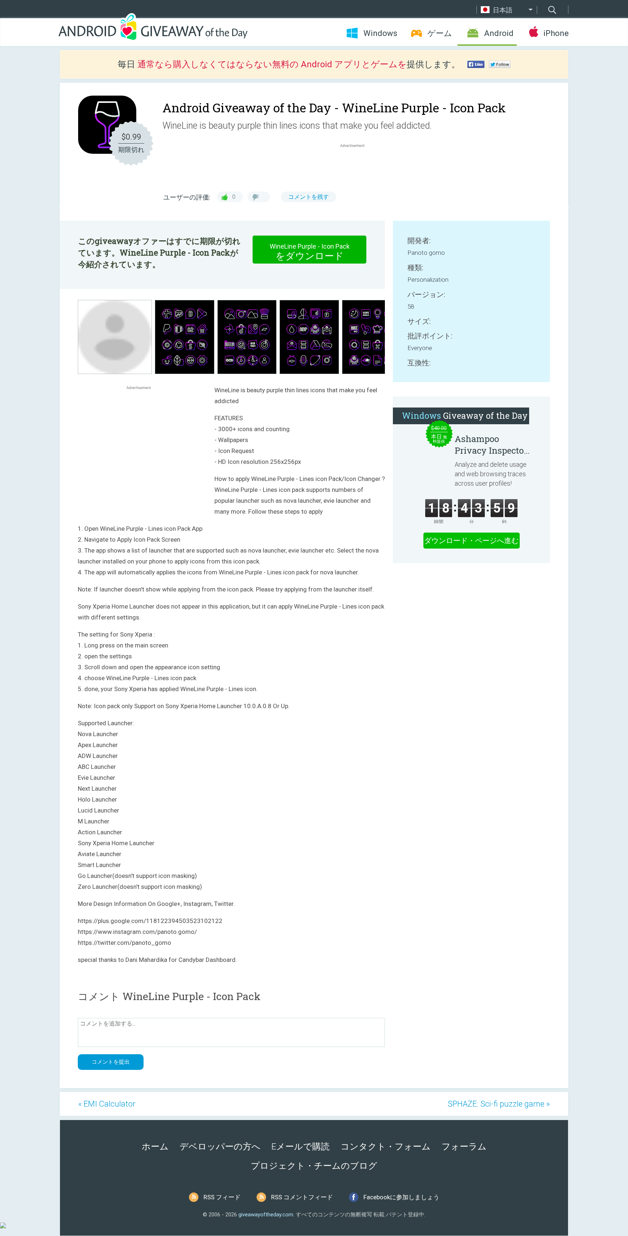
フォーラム (464, 1146)
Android (499, 33)
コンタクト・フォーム (386, 1146)
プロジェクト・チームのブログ (314, 1166)
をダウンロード (310, 251)
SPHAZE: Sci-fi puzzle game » (499, 1103)
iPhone (555, 33)
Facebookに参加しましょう (401, 1197)
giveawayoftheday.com (265, 1214)
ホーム (155, 1146)
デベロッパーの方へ (220, 1146)
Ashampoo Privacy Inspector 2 (491, 444)
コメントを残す (308, 196)
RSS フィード (222, 1197)
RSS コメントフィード (302, 1197)
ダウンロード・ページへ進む (471, 540)
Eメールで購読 (300, 1146)
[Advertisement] (356, 166)
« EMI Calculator (107, 1103)
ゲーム (439, 33)
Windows (380, 33)
